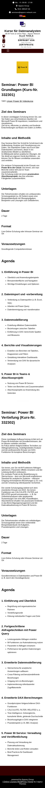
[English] (21, 15)
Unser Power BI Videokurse (20, 101)
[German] (24, 15)
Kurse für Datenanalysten (22, 31)
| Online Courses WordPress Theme (18, 782)
